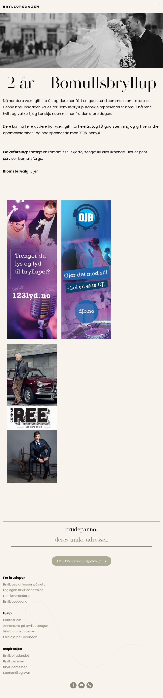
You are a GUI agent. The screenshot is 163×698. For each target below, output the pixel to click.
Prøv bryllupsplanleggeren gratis (81, 561)
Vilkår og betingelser (19, 631)
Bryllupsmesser (15, 667)
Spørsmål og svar (16, 672)
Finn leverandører (17, 595)
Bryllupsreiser (13, 661)
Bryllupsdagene (15, 601)
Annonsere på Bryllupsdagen (25, 625)
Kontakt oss (12, 620)
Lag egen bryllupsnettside (23, 590)
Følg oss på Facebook (20, 637)
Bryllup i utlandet (16, 655)
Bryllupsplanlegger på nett (24, 584)
